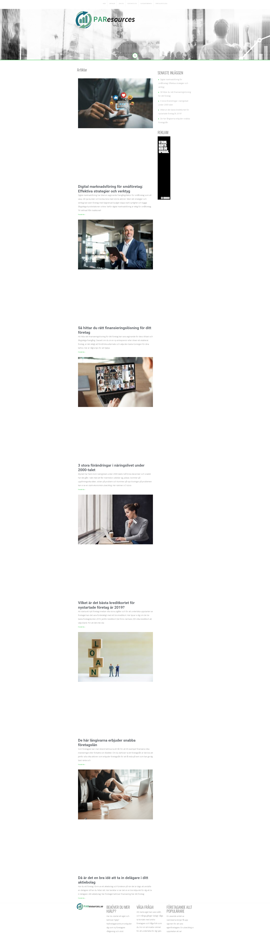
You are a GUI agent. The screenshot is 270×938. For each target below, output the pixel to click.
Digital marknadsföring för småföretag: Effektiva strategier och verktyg (173, 83)
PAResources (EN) (161, 3)
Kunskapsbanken (146, 3)
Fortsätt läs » (81, 214)
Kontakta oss (132, 3)
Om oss (121, 3)
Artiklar (112, 3)
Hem (104, 3)
